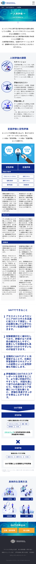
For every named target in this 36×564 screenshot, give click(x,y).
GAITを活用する (10, 7)
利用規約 (31, 552)
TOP (2, 7)
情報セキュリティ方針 (7, 552)
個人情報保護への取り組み (25, 549)
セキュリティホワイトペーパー (18, 555)
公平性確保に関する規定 (21, 552)
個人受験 (26, 530)
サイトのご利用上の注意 (10, 549)
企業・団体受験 (9, 530)
